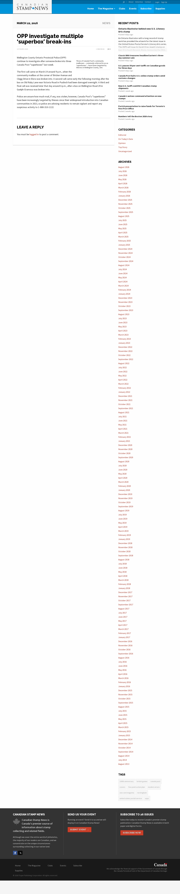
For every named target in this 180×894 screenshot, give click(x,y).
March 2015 (123, 727)
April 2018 (122, 576)
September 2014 (125, 751)
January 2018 (124, 588)
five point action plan (136, 787)
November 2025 (125, 204)
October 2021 (124, 404)
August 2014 (123, 755)
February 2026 (124, 191)
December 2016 (125, 641)
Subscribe (146, 8)
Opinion (122, 143)
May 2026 (122, 179)
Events (133, 8)
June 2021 (122, 420)
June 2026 (122, 175)
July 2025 (122, 220)
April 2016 (122, 674)
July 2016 (122, 661)
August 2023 (123, 314)
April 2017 (122, 625)
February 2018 (124, 584)
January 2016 (124, 686)
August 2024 (123, 265)
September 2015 (125, 702)
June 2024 (122, 273)
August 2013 (123, 764)
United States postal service (131, 798)
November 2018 (125, 547)
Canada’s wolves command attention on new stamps (139, 97)
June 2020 (122, 469)
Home (90, 8)
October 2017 (124, 600)
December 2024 (125, 249)
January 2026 (124, 195)
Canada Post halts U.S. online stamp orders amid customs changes (141, 76)
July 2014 (122, 760)
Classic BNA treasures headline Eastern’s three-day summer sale (141, 56)
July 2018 (122, 563)
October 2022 (124, 355)
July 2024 (122, 269)
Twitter (20, 853)
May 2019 (122, 522)
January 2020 (124, 490)
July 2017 (122, 612)
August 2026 (123, 167)
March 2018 (123, 580)
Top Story (122, 147)
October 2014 (124, 747)
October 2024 (124, 257)
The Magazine (105, 8)
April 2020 (122, 477)
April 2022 (122, 379)
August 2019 (123, 510)
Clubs (122, 8)
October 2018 (124, 551)
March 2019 (123, 531)
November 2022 (125, 351)
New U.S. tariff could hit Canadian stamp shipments (137, 87)
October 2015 (124, 698)
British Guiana (142, 781)
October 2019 (124, 502)
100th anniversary (127, 781)
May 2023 (122, 326)
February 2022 (124, 388)
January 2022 (124, 392)
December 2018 (125, 543)
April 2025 (122, 232)
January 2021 (124, 441)
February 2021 (124, 437)
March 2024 (123, 285)
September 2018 (125, 555)
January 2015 (124, 735)
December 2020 (125, 445)
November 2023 (125, 302)
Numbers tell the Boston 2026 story (135, 116)
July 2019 (122, 514)
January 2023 (124, 343)
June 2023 (122, 322)
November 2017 (125, 596)
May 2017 (122, 621)
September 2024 (125, 261)
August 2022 (123, 363)
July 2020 (122, 465)
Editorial (122, 135)
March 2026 (123, 187)
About (131, 2)
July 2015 (122, 711)
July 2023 (122, 318)
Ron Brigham (142, 793)
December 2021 (125, 396)
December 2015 (125, 690)
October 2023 (124, 306)
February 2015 (124, 731)
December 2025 (125, 199)
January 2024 (124, 294)
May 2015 (122, 719)
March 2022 (123, 383)
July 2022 (122, 367)
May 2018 (122, 572)
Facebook (15, 853)
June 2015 (122, 715)
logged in (34, 134)
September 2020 (125, 457)
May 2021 (122, 424)
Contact (148, 2)
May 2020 (122, 473)
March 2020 (123, 482)
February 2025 (124, 240)
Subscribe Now (132, 832)
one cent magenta (127, 793)
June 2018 (122, 567)
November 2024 (125, 253)
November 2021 (125, 400)
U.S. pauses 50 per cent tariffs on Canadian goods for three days (141, 66)
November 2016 (125, 645)
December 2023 (125, 298)
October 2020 (124, 453)
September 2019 (125, 506)
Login (157, 2)
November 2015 (125, 694)
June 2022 (122, 371)
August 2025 (123, 216)
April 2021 (122, 428)
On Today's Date (125, 139)
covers (122, 787)
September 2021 (125, 408)
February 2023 (124, 338)
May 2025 (122, 228)
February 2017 (124, 633)
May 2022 (122, 375)
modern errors (154, 787)
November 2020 (125, 449)
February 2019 (124, 535)
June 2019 (122, 518)
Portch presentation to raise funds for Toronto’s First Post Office (141, 107)
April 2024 (122, 281)
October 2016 (124, 649)
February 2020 (124, 486)
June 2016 (122, 666)
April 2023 (122, 330)
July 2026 (122, 171)
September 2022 (125, 359)
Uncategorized (125, 151)
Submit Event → (79, 829)
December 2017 (125, 592)
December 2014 (125, 739)
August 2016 (123, 657)
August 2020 (123, 461)
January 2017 (124, 637)
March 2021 (123, 433)
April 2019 (122, 527)
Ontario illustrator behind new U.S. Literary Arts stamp (141, 30)
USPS (147, 798)
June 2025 (122, 224)
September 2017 (125, 604)
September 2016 (125, 653)
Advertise (139, 2)
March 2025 (123, 236)
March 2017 (123, 629)
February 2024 (124, 289)
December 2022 (125, 347)
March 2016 (123, 678)
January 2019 (124, 539)
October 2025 (124, 208)
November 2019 (125, 498)
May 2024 (122, 277)
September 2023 (125, 310)
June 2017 (122, 616)
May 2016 (122, 670)
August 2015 (123, 706)
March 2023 (123, 334)
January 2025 (124, 244)
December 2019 (125, 494)
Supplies (160, 8)
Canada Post (155, 781)
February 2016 (124, 682)
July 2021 (122, 416)
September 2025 (125, 212)
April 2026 (122, 183)
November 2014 (125, 743)
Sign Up (164, 2)
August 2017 (123, 608)
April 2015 (122, 723)
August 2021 (123, 412)
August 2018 (123, 559)
